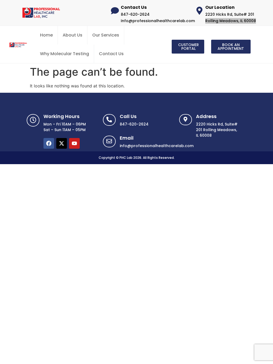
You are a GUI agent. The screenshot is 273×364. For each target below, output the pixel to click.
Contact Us (111, 54)
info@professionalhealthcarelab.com (157, 145)
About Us (72, 35)
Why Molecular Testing (64, 54)
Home (46, 35)
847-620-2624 (135, 14)
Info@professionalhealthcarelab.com (158, 20)
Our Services (105, 35)
